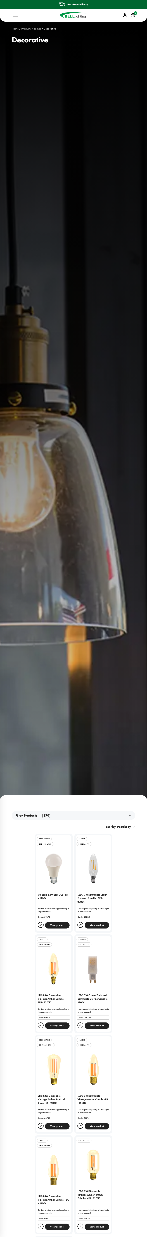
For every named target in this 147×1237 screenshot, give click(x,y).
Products (26, 28)
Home (15, 28)
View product (57, 925)
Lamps (37, 28)
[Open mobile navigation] (15, 15)
